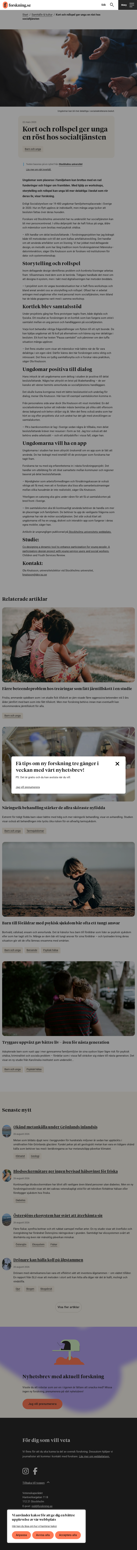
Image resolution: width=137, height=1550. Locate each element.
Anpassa (21, 1535)
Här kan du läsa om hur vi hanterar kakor (34, 1526)
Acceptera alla (68, 1535)
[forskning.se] (15, 5)
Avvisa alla (43, 1535)
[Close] (117, 764)
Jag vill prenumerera (28, 787)
